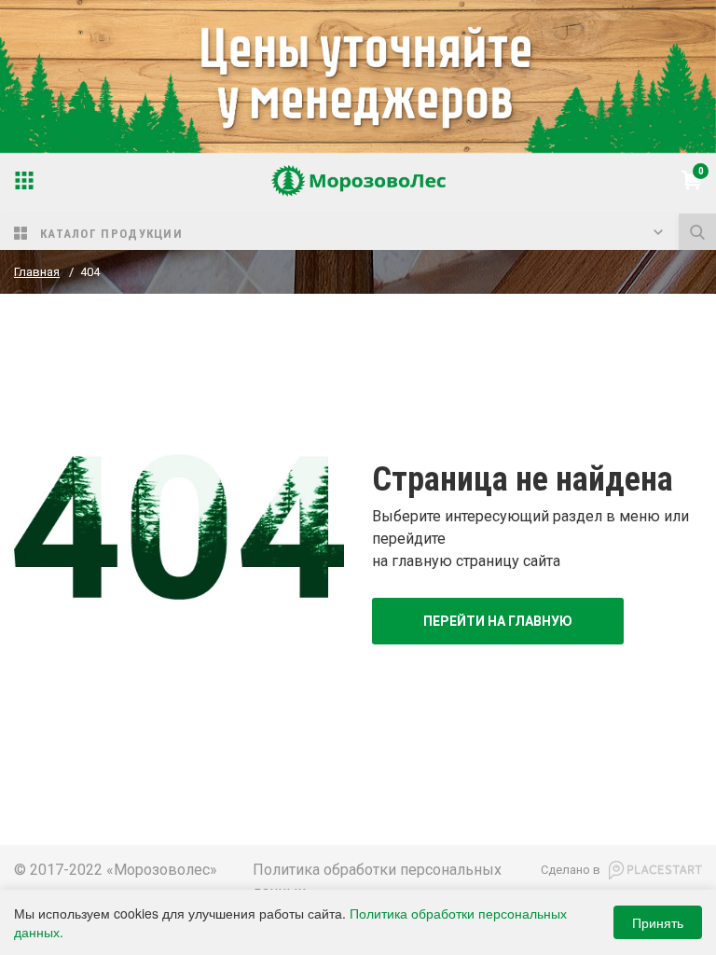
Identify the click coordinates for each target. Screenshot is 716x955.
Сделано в (570, 870)
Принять (657, 922)
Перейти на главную (497, 621)
